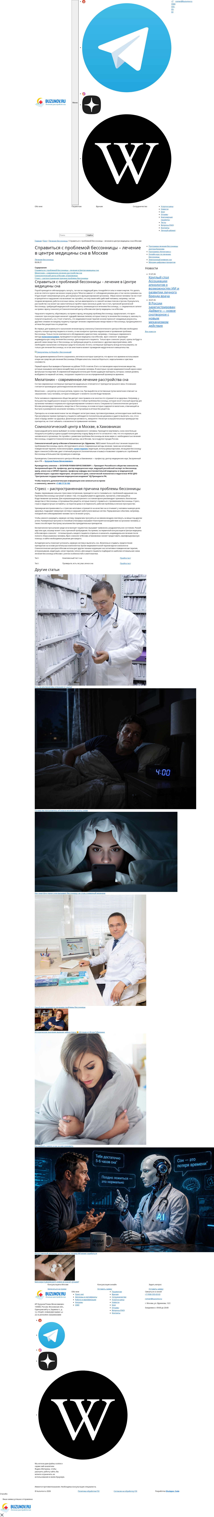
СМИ (77, 1305)
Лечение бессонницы (44, 259)
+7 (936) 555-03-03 (173, 6)
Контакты (165, 228)
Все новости (150, 331)
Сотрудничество (119, 1297)
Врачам (115, 1294)
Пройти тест (125, 558)
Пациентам (117, 1291)
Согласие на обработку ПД (125, 1491)
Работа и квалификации (85, 1299)
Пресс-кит (79, 1294)
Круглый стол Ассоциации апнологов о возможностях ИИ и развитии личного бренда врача (164, 286)
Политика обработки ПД (88, 1491)
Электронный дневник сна (160, 259)
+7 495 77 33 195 (63, 483)
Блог (163, 212)
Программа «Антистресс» (160, 251)
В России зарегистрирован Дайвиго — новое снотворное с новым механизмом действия (162, 314)
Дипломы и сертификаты (86, 1297)
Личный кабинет (168, 230)
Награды (79, 1302)
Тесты (163, 222)
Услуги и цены (167, 206)
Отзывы (164, 214)
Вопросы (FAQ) (167, 225)
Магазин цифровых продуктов (162, 262)
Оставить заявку (104, 1289)
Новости (164, 209)
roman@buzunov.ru (183, 1)
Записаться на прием (57, 1289)
